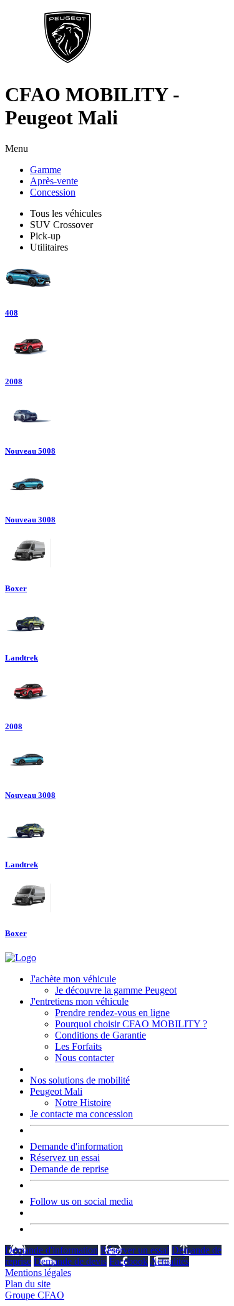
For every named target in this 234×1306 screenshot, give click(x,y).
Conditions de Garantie (100, 1035)
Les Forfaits (78, 1046)
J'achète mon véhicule (73, 979)
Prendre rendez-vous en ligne (112, 1012)
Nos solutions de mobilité (80, 1080)
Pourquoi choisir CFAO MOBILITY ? (131, 1024)
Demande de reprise (69, 1169)
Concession (53, 192)
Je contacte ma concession (81, 1114)
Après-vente (54, 181)
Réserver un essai (134, 1250)
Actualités (169, 1261)
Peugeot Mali (56, 1091)
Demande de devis (70, 1261)
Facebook (128, 1261)
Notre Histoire (83, 1102)
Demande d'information (76, 1146)
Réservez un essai (65, 1157)
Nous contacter (84, 1057)
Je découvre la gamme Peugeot (116, 990)
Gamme (45, 169)
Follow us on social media (81, 1201)
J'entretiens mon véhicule (79, 1001)
